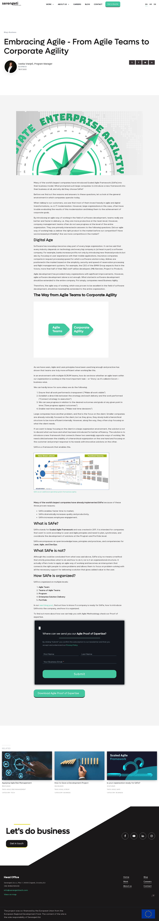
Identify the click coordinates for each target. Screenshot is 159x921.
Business (12, 32)
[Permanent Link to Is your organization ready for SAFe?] (132, 753)
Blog (87, 4)
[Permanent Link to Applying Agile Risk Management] (27, 753)
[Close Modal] (40, 628)
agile (9, 789)
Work (48, 4)
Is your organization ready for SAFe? (123, 783)
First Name (49, 654)
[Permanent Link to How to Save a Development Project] (80, 753)
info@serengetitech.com (16, 890)
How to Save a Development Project (71, 783)
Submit (79, 674)
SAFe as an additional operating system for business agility (55, 492)
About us (127, 886)
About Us (62, 4)
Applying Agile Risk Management (17, 783)
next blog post (46, 605)
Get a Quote (112, 4)
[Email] (145, 62)
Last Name (86, 654)
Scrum (66, 789)
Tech (13, 793)
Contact (98, 4)
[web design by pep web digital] (153, 896)
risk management (19, 789)
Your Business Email (53, 662)
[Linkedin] (152, 62)
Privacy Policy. (72, 645)
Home (126, 877)
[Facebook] (139, 62)
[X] (132, 62)
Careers (77, 4)
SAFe (118, 789)
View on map (10, 894)
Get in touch (16, 843)
